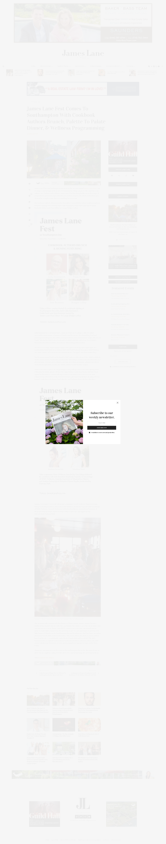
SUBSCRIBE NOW (102, 427)
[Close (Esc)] (118, 403)
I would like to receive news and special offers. (103, 432)
